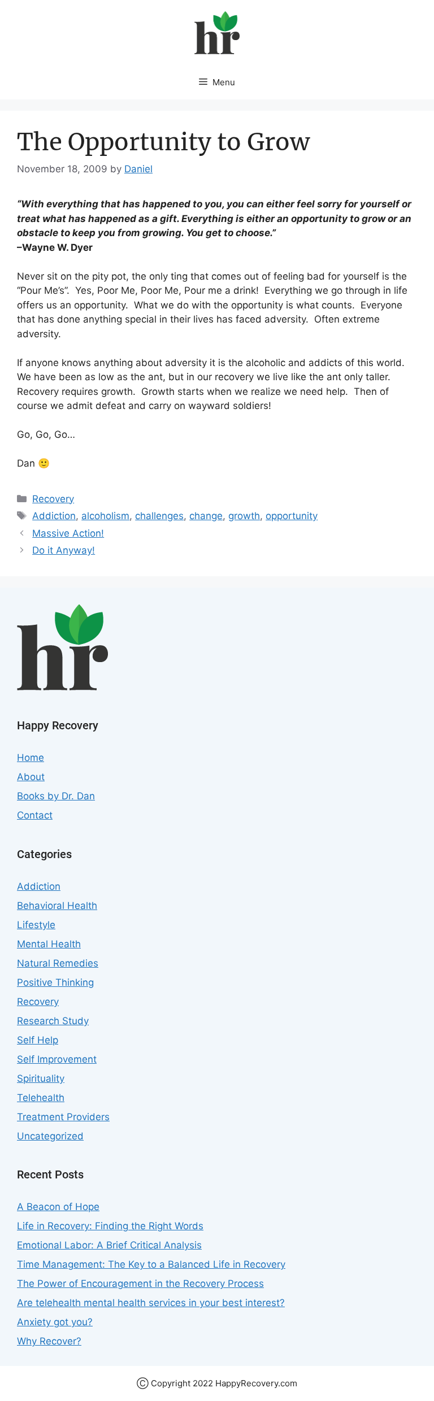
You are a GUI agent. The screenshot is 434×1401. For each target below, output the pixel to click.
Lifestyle (36, 924)
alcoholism (105, 515)
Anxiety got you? (55, 1322)
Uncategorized (50, 1136)
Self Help (37, 1040)
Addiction (54, 515)
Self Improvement (57, 1059)
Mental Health (49, 944)
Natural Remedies (57, 963)
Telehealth (40, 1097)
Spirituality (40, 1078)
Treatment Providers (63, 1116)
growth (244, 515)
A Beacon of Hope (58, 1206)
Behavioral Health (57, 905)
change (206, 515)
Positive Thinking (55, 982)
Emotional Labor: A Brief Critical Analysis (109, 1245)
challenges (159, 515)
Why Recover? (49, 1341)
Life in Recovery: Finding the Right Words (110, 1226)
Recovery (53, 498)
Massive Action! (68, 533)
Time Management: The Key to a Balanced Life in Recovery (151, 1264)
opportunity (292, 515)
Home (30, 757)
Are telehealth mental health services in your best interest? (151, 1302)
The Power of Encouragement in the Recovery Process (140, 1283)
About (31, 776)
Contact (35, 815)
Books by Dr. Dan (56, 796)
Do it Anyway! (63, 550)
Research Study (53, 1020)
